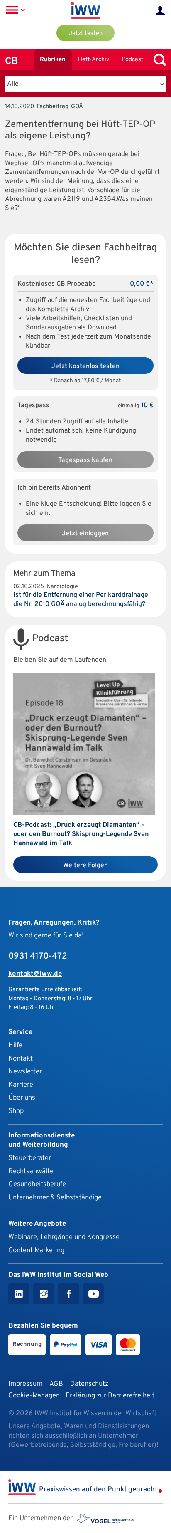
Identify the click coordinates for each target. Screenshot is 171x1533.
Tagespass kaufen (85, 460)
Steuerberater (29, 1158)
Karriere (20, 1085)
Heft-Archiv (93, 60)
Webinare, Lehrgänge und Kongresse (64, 1237)
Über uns (21, 1097)
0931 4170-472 (37, 956)
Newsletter (25, 1071)
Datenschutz (89, 1384)
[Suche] (157, 60)
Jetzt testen (86, 33)
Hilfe (15, 1045)
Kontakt (20, 1058)
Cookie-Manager (33, 1395)
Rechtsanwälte (31, 1171)
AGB (56, 1384)
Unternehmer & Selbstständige (55, 1197)
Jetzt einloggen (85, 533)
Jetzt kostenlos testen (85, 366)
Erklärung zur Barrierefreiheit (110, 1395)
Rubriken (53, 60)
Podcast (132, 60)
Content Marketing (36, 1250)
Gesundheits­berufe (37, 1184)
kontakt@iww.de (35, 973)
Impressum (25, 1384)
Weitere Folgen (85, 865)
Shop (16, 1111)
